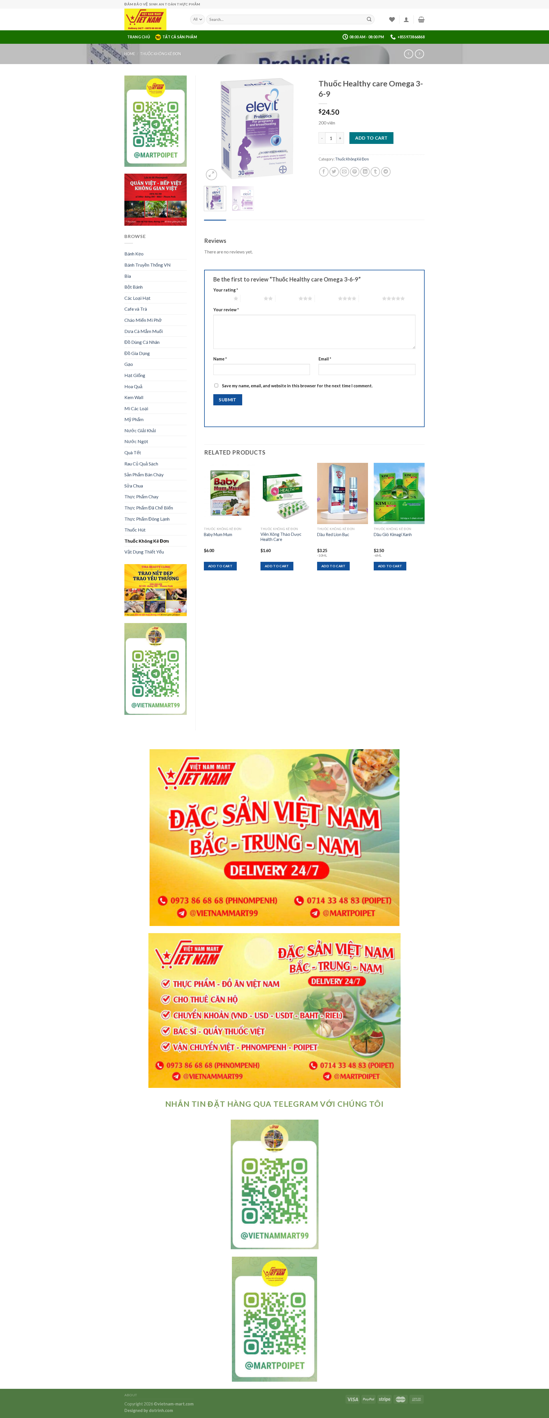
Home (129, 53)
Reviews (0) (215, 225)
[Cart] (421, 19)
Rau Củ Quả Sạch (141, 463)
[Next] (301, 128)
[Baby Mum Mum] (229, 493)
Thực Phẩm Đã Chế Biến (148, 507)
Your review (226, 309)
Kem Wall (133, 397)
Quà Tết (132, 452)
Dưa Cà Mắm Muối (143, 331)
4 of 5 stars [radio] (326, 298)
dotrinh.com (161, 1410)
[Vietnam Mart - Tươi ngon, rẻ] (153, 19)
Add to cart (371, 137)
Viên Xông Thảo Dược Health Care (280, 537)
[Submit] (369, 19)
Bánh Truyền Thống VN (147, 264)
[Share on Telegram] (386, 171)
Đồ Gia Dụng (137, 353)
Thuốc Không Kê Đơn (160, 53)
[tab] (215, 225)
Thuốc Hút (135, 529)
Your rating (225, 289)
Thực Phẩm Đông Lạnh (147, 518)
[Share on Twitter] (334, 171)
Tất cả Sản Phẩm (179, 37)
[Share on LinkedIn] (365, 171)
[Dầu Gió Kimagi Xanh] (399, 493)
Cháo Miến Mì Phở (143, 320)
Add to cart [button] (220, 566)
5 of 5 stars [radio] (370, 298)
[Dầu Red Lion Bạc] (342, 493)
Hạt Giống (134, 375)
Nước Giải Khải (140, 430)
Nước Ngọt (136, 441)
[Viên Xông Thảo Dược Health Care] (285, 493)
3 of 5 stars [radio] (287, 298)
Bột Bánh (133, 286)
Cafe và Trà (135, 309)
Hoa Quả (133, 386)
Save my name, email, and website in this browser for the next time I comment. (297, 385)
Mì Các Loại (136, 408)
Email (325, 358)
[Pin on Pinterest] (354, 171)
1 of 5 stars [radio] (222, 298)
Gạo (128, 364)
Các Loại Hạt (137, 298)
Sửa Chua (133, 485)
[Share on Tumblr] (375, 171)
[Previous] (213, 128)
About (130, 1395)
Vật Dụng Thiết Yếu (144, 551)
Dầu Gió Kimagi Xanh (393, 534)
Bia (127, 276)
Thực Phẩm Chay (141, 496)
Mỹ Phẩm (134, 419)
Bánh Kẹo (134, 253)
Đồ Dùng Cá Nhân (142, 342)
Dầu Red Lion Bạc (333, 534)
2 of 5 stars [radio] (252, 298)
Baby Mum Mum (218, 534)
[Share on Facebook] (324, 171)
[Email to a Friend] (344, 171)
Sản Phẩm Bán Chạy (144, 474)
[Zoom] (211, 174)
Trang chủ (138, 37)
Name (220, 358)
